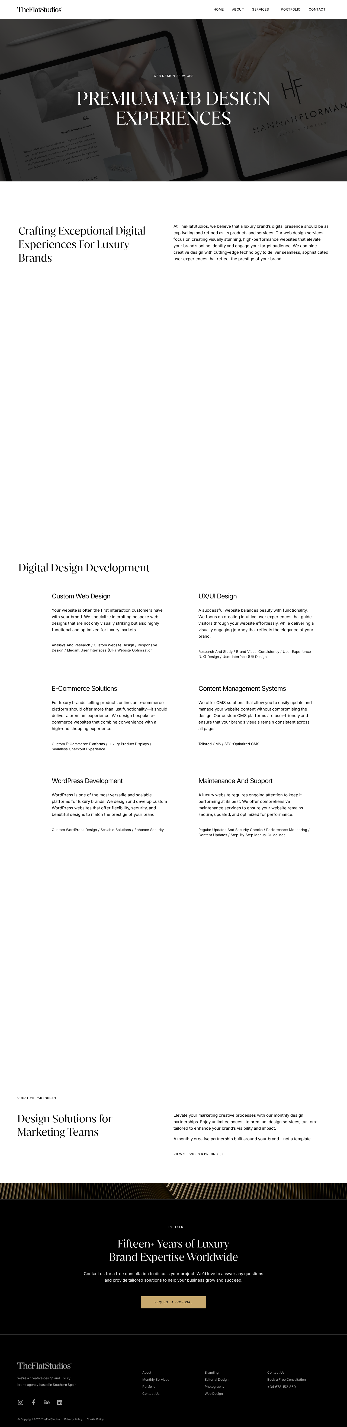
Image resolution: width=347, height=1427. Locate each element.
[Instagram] (21, 1402)
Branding (212, 1372)
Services (260, 9)
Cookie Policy (95, 1419)
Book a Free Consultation (286, 1379)
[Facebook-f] (34, 1402)
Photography (214, 1386)
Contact (317, 9)
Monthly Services (155, 1379)
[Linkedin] (60, 1402)
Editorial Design (217, 1379)
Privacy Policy (73, 1419)
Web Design (214, 1394)
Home (219, 9)
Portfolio (291, 9)
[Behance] (47, 1402)
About (238, 9)
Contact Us (150, 1394)
